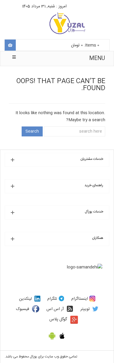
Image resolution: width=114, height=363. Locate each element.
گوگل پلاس (58, 319)
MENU (97, 58)
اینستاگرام (79, 298)
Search (32, 131)
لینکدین (25, 298)
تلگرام (52, 298)
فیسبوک (22, 309)
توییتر (85, 309)
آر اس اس (55, 309)
